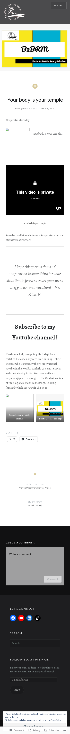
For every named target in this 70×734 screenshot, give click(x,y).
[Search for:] (35, 643)
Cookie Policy (56, 720)
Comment (52, 579)
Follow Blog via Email (29, 659)
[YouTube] (21, 618)
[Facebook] (13, 618)
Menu (60, 5)
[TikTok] (37, 618)
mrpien (27, 108)
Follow (17, 690)
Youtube (23, 337)
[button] (20, 408)
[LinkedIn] (29, 618)
